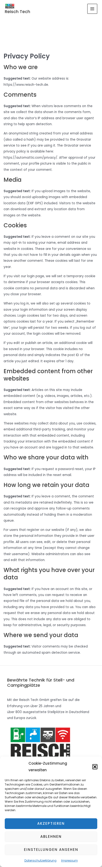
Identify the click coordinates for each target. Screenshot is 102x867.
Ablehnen (51, 836)
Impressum (69, 860)
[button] (95, 766)
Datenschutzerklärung (40, 860)
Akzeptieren (51, 823)
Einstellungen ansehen (51, 849)
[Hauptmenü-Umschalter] (92, 9)
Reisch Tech (17, 11)
